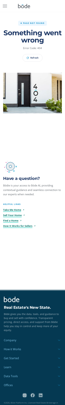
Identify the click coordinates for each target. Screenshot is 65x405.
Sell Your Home (12, 215)
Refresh (34, 57)
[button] (10, 166)
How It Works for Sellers (17, 226)
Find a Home (10, 220)
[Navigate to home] (24, 6)
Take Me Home (12, 209)
